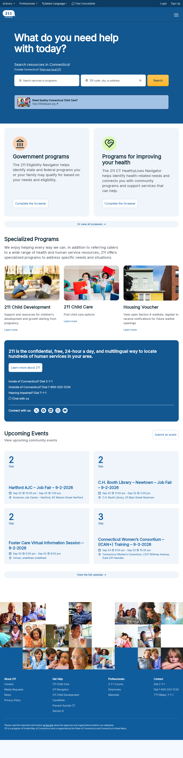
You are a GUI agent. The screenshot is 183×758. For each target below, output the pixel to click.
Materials (113, 694)
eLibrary (7, 3)
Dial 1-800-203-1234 (166, 689)
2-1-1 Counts (115, 684)
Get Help (58, 678)
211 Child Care (61, 684)
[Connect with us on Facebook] (43, 410)
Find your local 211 (50, 69)
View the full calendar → (91, 574)
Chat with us (20, 398)
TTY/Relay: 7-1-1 (163, 694)
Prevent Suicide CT (64, 705)
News (7, 694)
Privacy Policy (12, 700)
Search (158, 80)
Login (163, 3)
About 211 (10, 678)
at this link (48, 725)
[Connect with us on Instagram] (57, 410)
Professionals (27, 3)
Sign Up (175, 3)
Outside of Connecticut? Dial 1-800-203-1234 (40, 387)
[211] (9, 14)
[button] (140, 80)
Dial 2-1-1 (159, 684)
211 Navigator (61, 689)
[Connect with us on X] (36, 410)
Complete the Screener (30, 203)
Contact (158, 678)
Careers (8, 684)
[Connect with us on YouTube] (65, 410)
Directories (114, 689)
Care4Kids (59, 700)
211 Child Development (66, 694)
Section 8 (58, 710)
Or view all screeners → (91, 224)
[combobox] (46, 80)
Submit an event (165, 434)
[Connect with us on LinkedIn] (50, 410)
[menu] (175, 14)
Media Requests (13, 689)
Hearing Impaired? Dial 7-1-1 (27, 393)
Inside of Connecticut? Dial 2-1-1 (31, 381)
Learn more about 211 (25, 367)
